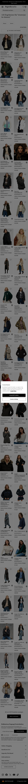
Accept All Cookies (14, 395)
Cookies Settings (14, 399)
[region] (14, 392)
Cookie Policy (13, 391)
